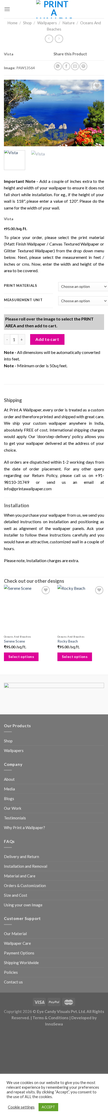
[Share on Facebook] (66, 66)
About (9, 779)
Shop (27, 22)
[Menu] (7, 9)
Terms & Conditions (50, 1017)
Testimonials (15, 817)
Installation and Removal (25, 866)
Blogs (9, 798)
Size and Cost (15, 895)
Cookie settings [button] (21, 1107)
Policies (11, 972)
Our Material (15, 933)
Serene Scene (14, 641)
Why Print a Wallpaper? (24, 827)
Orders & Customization (25, 885)
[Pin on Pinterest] (83, 66)
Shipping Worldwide (21, 962)
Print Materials (20, 286)
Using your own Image (23, 904)
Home (12, 22)
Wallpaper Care (17, 943)
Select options (21, 657)
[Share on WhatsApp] (58, 66)
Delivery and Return (21, 856)
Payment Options (19, 953)
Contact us (13, 982)
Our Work (12, 808)
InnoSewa (54, 1024)
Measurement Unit (23, 300)
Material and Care (19, 875)
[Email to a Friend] (75, 66)
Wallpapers (47, 22)
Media (9, 788)
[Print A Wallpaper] (54, 9)
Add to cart (47, 339)
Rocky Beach (67, 641)
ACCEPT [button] (48, 1107)
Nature (68, 22)
